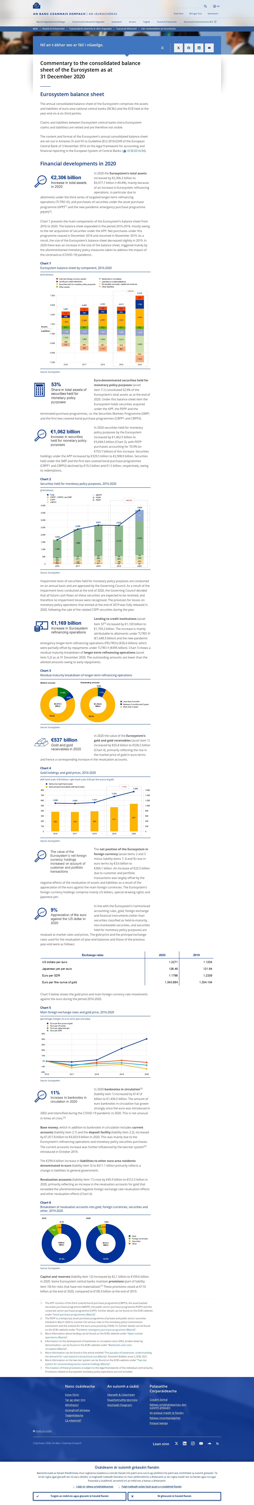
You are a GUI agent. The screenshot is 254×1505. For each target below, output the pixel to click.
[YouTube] (201, 1443)
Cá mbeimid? (73, 1420)
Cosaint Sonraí (159, 1399)
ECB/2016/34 (136, 151)
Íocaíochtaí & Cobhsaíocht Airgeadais (88, 22)
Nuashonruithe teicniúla (122, 1400)
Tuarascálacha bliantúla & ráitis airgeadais (90, 29)
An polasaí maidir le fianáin (167, 1413)
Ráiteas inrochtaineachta (165, 1418)
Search (205, 6)
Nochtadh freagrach (119, 1405)
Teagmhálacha (74, 1415)
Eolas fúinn (178, 14)
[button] (210, 6)
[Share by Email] (209, 47)
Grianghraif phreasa (77, 1410)
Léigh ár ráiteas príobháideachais (94, 1487)
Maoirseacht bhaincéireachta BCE (198, 22)
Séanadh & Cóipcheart (121, 1395)
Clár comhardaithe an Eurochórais (158, 29)
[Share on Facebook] (188, 47)
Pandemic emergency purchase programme (101, 1330)
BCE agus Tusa (195, 14)
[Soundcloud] (209, 1443)
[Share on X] (178, 47)
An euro (132, 22)
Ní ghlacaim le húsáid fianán (174, 1496)
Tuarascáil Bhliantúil (126, 29)
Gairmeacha (213, 14)
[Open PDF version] (162, 47)
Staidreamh (117, 22)
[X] (176, 1443)
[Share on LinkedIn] (199, 47)
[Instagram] (192, 1443)
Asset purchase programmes (69, 1315)
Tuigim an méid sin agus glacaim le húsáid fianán (80, 1496)
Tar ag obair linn (75, 1400)
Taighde (146, 22)
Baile (35, 29)
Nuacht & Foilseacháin (167, 22)
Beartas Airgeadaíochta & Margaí (51, 22)
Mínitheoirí (72, 1405)
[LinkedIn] (184, 1443)
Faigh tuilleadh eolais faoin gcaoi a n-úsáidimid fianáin (152, 1487)
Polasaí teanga (159, 1423)
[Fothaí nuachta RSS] (217, 1443)
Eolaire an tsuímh (44, 1431)
